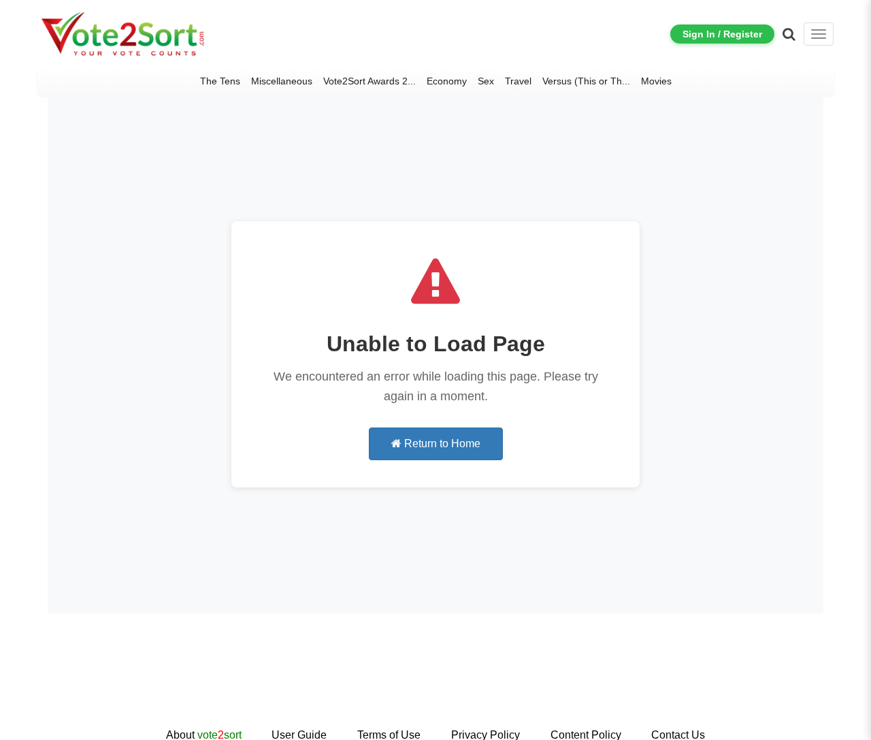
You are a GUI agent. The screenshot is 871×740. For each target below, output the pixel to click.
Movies (656, 81)
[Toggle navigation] (819, 34)
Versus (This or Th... (586, 81)
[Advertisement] (435, 682)
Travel (518, 81)
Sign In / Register (722, 34)
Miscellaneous (281, 81)
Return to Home (440, 443)
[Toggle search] (789, 34)
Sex (486, 81)
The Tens (220, 81)
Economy (447, 81)
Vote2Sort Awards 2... (369, 81)
